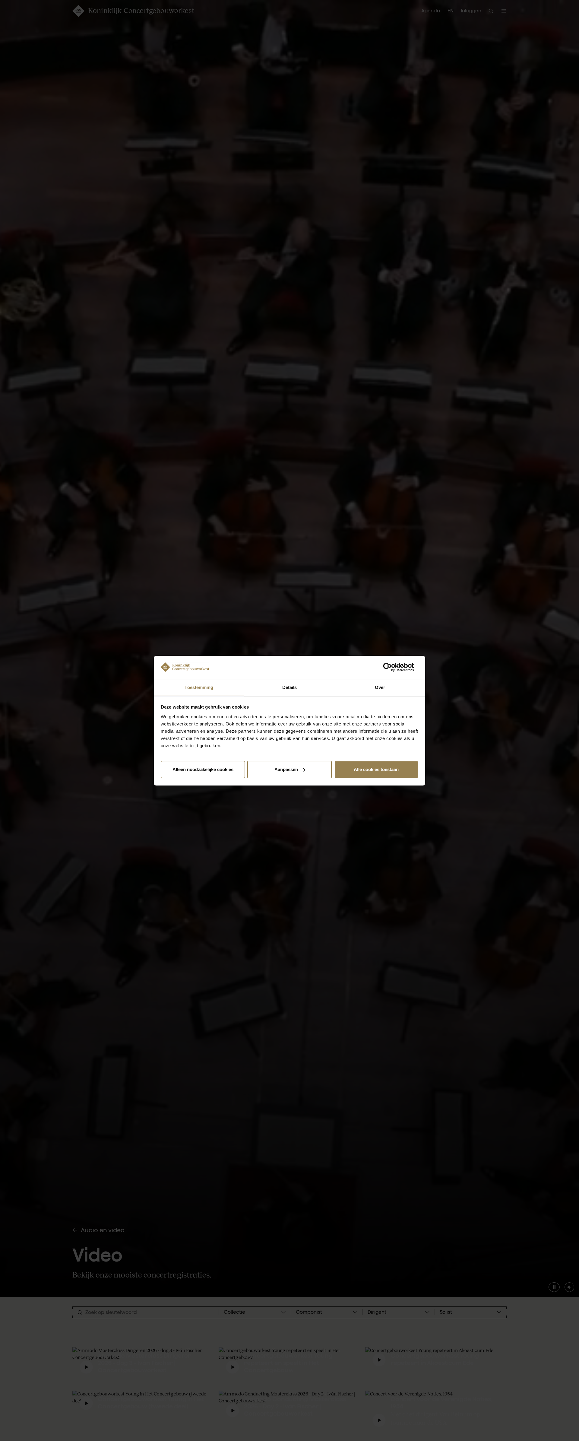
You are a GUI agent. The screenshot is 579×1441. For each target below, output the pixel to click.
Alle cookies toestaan (376, 769)
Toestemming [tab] (199, 687)
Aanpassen (286, 769)
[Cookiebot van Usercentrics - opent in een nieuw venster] (392, 667)
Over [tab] (380, 687)
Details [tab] (289, 687)
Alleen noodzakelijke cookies (202, 769)
